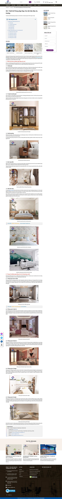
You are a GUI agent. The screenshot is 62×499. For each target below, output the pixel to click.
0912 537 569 (15, 429)
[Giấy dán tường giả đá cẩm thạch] (37, 47)
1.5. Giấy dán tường (11, 28)
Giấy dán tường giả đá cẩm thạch (52, 26)
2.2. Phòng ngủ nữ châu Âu (12, 33)
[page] (51, 5)
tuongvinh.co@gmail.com (15, 433)
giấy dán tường (11, 190)
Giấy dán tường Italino (51, 17)
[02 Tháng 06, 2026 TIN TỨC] (31, 449)
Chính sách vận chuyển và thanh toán (35, 471)
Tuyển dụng (21, 476)
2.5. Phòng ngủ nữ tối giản (12, 37)
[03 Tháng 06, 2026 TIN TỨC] (14, 449)
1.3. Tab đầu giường (11, 25)
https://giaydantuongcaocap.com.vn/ (17, 435)
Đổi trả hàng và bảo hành (33, 474)
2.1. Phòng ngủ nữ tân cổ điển (12, 31)
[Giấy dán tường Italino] (19, 47)
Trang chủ (7, 7)
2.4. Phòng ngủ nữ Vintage (12, 36)
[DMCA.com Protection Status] (33, 476)
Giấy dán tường (21, 471)
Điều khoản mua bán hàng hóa (34, 469)
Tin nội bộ (11, 7)
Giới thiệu (20, 469)
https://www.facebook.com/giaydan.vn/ (18, 432)
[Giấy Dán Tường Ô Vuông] (10, 47)
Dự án (20, 474)
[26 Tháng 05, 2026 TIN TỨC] (48, 449)
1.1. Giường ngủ (10, 22)
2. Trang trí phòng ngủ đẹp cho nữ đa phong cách (15, 30)
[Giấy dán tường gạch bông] (28, 47)
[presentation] (6, 48)
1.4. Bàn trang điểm (11, 27)
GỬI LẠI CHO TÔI (49, 50)
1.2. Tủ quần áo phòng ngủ (12, 24)
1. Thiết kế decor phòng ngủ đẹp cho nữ (13, 21)
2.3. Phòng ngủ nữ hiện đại (12, 34)
